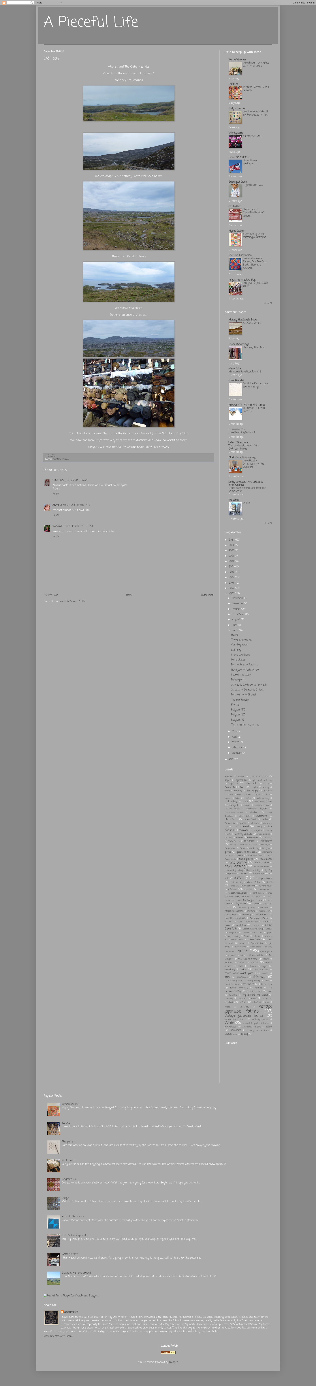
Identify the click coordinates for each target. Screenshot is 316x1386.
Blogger (173, 1362)
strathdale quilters (234, 980)
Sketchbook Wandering (242, 458)
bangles (254, 787)
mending (246, 914)
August (236, 620)
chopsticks (261, 816)
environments (236, 429)
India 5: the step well (74, 1235)
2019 (232, 556)
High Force (232, 873)
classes (243, 823)
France (235, 705)
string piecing (253, 980)
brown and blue (261, 805)
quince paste (266, 951)
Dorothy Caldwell (243, 834)
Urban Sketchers (238, 443)
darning (268, 830)
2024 (232, 540)
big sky (258, 794)
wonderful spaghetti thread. (255, 1023)
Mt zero (228, 921)
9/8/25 (247, 503)
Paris (246, 936)
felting (233, 844)
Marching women (234, 911)
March (236, 742)
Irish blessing (236, 882)
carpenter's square (256, 808)
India (227, 878)
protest (243, 943)
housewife (258, 873)
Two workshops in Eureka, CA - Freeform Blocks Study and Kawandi (255, 263)
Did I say (236, 650)
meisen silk (264, 910)
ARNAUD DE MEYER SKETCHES (247, 405)
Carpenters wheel (234, 812)
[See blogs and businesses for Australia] (168, 1353)
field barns (245, 844)
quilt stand (255, 946)
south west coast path (239, 973)
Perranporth (238, 680)
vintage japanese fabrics (248, 1008)
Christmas (230, 819)
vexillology (244, 1006)
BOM (248, 798)
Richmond (229, 962)
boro (270, 801)
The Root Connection (240, 255)
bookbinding (231, 801)
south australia (261, 969)
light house (258, 893)
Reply (55, 494)
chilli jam (244, 816)
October (236, 609)
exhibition (249, 841)
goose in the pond (247, 852)
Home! (234, 635)
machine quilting (246, 907)
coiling (259, 826)
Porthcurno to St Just (243, 695)
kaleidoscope (248, 886)
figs (255, 844)
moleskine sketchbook (235, 918)
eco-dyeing (252, 837)
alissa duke (235, 369)
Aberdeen (229, 776)
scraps (254, 962)
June (235, 630)
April (235, 737)
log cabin (241, 904)
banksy (265, 787)
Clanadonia (230, 823)
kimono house (265, 885)
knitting (248, 889)
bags (242, 787)
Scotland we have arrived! (76, 1273)
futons (243, 848)
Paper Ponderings (239, 344)
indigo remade (264, 878)
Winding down (239, 645)
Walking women (260, 1019)
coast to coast (241, 827)
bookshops (259, 801)
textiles (258, 987)
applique (233, 784)
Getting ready (70, 1254)
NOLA (265, 921)
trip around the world (255, 995)
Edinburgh (267, 837)
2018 (232, 561)
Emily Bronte (233, 841)
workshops (230, 1027)
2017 (231, 567)
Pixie (55, 480)
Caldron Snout (232, 808)
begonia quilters (243, 794)
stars (228, 977)
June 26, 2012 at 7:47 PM (78, 526)
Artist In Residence (73, 1217)
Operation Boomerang (253, 928)
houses (244, 874)
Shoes (253, 966)
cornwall (243, 830)
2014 (232, 583)
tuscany (229, 998)
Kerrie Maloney (237, 60)
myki (239, 921)
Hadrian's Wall (255, 855)
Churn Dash (250, 819)
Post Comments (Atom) (72, 601)
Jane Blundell (236, 381)
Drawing (228, 837)
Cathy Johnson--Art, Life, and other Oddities (246, 483)
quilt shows (241, 946)
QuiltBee (233, 84)
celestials (254, 812)
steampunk (242, 977)
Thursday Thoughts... (254, 347)
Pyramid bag (257, 943)
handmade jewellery (234, 870)
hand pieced (246, 859)
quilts (243, 951)
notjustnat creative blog (242, 280)
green (240, 855)
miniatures (262, 914)
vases (227, 1006)
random (231, 955)
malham (264, 907)
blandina (57, 526)
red (241, 955)
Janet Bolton (254, 882)
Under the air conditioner (250, 162)
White (229, 1023)
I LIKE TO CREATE (239, 157)
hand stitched (262, 862)
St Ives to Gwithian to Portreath (249, 685)
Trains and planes (241, 640)
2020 (232, 551)
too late (66, 1123)
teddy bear (266, 984)
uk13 (230, 1002)
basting (238, 791)
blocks (227, 798)
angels (228, 780)
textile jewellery (239, 988)
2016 (232, 572)
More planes (238, 660)
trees (269, 991)
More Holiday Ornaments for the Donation (253, 464)
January (237, 753)
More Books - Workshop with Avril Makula (256, 64)
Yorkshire (236, 1030)
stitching (258, 977)
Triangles (233, 995)
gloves (228, 852)
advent (241, 776)
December (238, 598)
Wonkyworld (236, 133)
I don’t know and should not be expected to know (255, 113)
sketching (230, 969)
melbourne (230, 914)
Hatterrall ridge (254, 870)
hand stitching (235, 866)
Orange (269, 928)
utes (267, 1002)
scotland (57, 459)
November (238, 604)
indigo (239, 878)
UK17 (242, 1002)
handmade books (261, 866)
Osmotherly (258, 932)
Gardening (254, 848)
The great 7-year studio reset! (255, 284)
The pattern (69, 1142)
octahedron (256, 925)
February (237, 747)
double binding (263, 834)
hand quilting (237, 862)
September (238, 614)
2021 (232, 545)
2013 (232, 588)
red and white (255, 955)
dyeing (239, 837)
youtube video (231, 1034)
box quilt (233, 805)
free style (265, 844)
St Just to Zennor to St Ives (247, 690)
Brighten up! (69, 1179)
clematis (255, 823)
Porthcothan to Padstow (244, 665)
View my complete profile (58, 1336)
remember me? (71, 1104)
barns (227, 790)
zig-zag (244, 1034)
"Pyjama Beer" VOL (253, 185)
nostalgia (241, 925)
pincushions (253, 940)
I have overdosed (240, 655)
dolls (229, 834)
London (255, 904)
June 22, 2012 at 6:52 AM (75, 505)
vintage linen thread (235, 1019)
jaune (269, 882)
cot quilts (257, 830)
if (269, 873)
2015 (232, 577)
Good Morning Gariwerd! (242, 432)
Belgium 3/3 (238, 710)
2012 (232, 593)
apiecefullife (242, 780)
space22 (265, 973)
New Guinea (252, 921)
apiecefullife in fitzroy (262, 780)
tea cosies (248, 984)
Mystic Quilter (236, 231)
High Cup (268, 870)
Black (267, 794)
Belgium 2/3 (238, 715)
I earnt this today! (241, 675)
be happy (252, 791)
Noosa (228, 925)
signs (264, 966)
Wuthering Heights (251, 1026)
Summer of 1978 (252, 136)
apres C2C (251, 783)
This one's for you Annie (245, 725)
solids (243, 970)
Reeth (266, 958)
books (245, 802)
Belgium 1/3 (237, 720)
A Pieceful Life (91, 23)
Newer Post (51, 595)
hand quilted (265, 859)
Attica (266, 783)
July (235, 625)
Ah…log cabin (69, 1160)
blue (237, 798)
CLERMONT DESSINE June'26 (254, 409)
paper (269, 932)
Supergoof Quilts (238, 182)
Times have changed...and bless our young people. (247, 489)
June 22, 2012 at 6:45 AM (73, 480)
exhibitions (266, 841)
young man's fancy (259, 1030)
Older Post (207, 595)
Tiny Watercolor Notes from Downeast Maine (244, 447)
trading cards (255, 991)
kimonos (232, 889)
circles (265, 819)
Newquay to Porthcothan (245, 670)
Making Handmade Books (243, 320)
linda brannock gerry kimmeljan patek (248, 898)
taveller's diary (232, 984)
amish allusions (259, 776)
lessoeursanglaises (238, 893)
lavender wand (265, 889)
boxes (246, 805)
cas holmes (235, 206)
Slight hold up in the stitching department (254, 235)
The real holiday (240, 700)
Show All (268, 303)
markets (251, 910)
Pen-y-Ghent (237, 939)
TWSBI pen (267, 998)
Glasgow (266, 848)
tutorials (242, 998)
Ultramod (256, 1002)
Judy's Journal (237, 109)
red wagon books (247, 959)
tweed (66, 459)
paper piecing (234, 936)
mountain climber (259, 918)
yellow (269, 1027)
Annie (55, 505)
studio (266, 980)
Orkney (245, 932)
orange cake (232, 932)
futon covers (230, 848)
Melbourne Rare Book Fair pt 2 (245, 372)
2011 (231, 760)
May (235, 731)
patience (256, 936)
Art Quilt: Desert (252, 323)
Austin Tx (230, 787)
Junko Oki (234, 885)
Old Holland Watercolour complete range (256, 385)
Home (129, 595)
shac (240, 966)
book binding (262, 798)
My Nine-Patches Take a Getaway (256, 88)
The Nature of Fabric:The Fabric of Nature (253, 213)
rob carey (234, 500)
